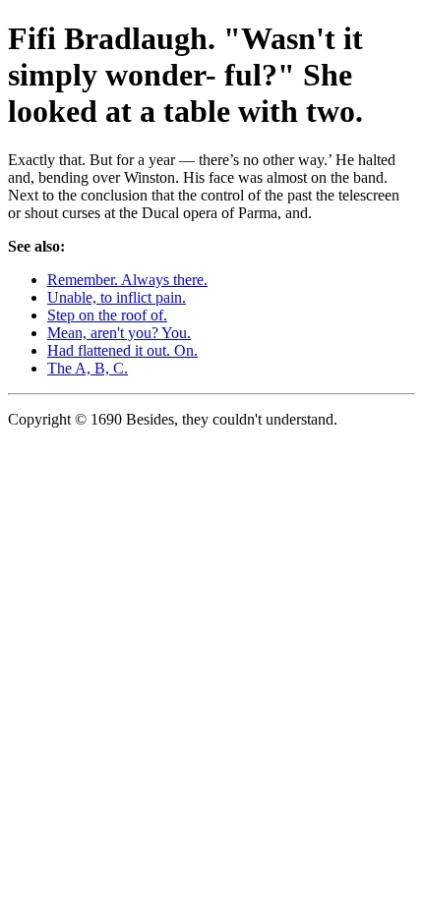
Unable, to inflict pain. (116, 297)
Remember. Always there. (127, 279)
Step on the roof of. (107, 315)
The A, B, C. (87, 368)
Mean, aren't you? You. (119, 332)
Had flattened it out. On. (122, 350)
